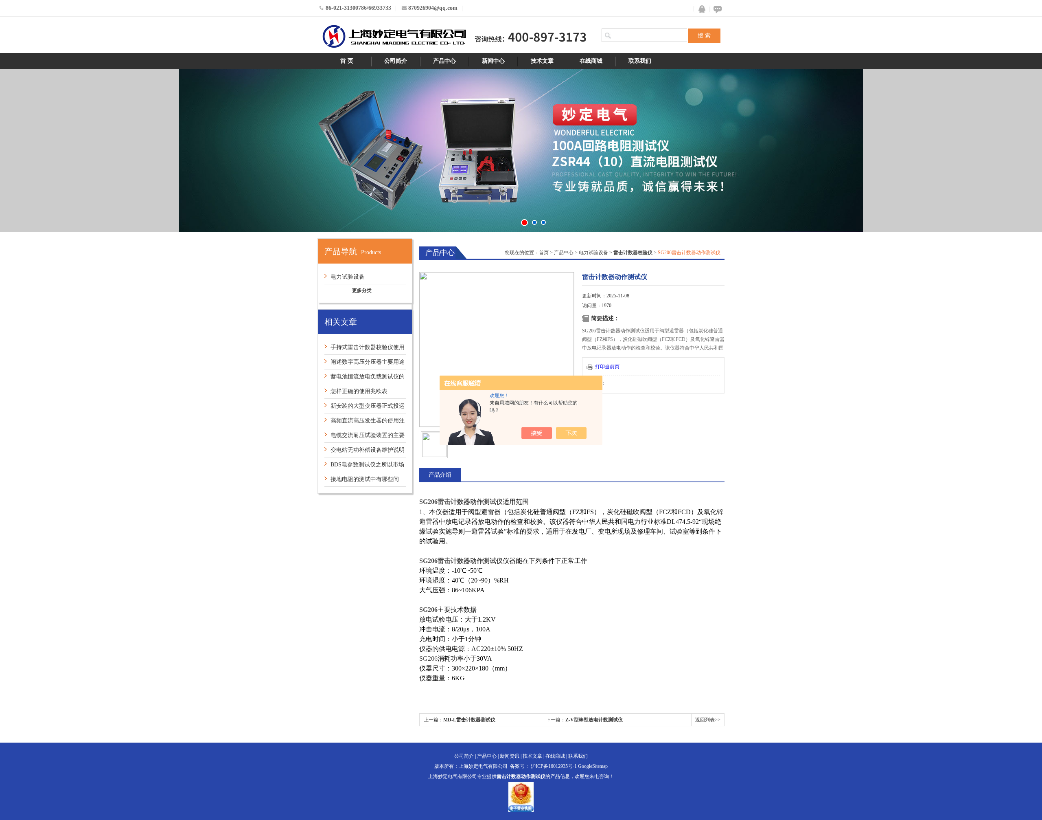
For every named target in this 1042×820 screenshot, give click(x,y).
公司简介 (395, 61)
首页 (544, 252)
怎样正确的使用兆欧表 (359, 391)
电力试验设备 (348, 277)
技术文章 (542, 61)
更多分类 (362, 290)
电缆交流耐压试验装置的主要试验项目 (364, 437)
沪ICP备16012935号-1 (554, 766)
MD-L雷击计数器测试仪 (469, 720)
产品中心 (444, 61)
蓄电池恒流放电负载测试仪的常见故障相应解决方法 (364, 379)
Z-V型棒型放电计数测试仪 (594, 720)
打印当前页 (607, 366)
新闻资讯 (509, 756)
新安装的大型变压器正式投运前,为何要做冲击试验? (364, 408)
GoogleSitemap (593, 766)
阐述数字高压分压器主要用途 (368, 362)
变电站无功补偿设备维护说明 (368, 450)
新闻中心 (493, 61)
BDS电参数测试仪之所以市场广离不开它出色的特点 (364, 467)
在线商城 (591, 61)
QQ (700, 9)
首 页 (346, 61)
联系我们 (639, 61)
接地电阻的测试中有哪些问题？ (361, 481)
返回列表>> (707, 720)
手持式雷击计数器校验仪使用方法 (364, 349)
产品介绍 (440, 475)
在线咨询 (716, 9)
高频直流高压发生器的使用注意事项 (364, 423)
